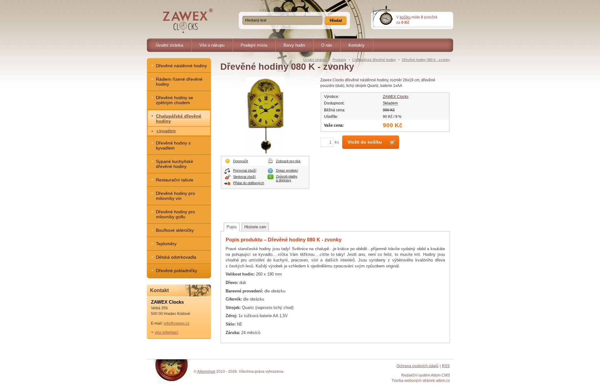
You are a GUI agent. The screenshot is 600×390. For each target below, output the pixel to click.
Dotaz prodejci (287, 170)
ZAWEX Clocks (395, 96)
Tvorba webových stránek (413, 380)
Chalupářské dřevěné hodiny (374, 60)
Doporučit (240, 161)
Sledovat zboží (244, 177)
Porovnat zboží (244, 170)
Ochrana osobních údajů (417, 366)
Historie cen (255, 227)
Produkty (339, 60)
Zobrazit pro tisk (288, 161)
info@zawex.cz (176, 323)
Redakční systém (415, 375)
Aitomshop (206, 371)
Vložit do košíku (365, 141)
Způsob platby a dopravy (287, 178)
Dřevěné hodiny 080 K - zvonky (426, 60)
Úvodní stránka (315, 60)
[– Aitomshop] (187, 20)
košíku (405, 17)
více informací (166, 332)
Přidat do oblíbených (248, 183)
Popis (232, 227)
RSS (446, 366)
